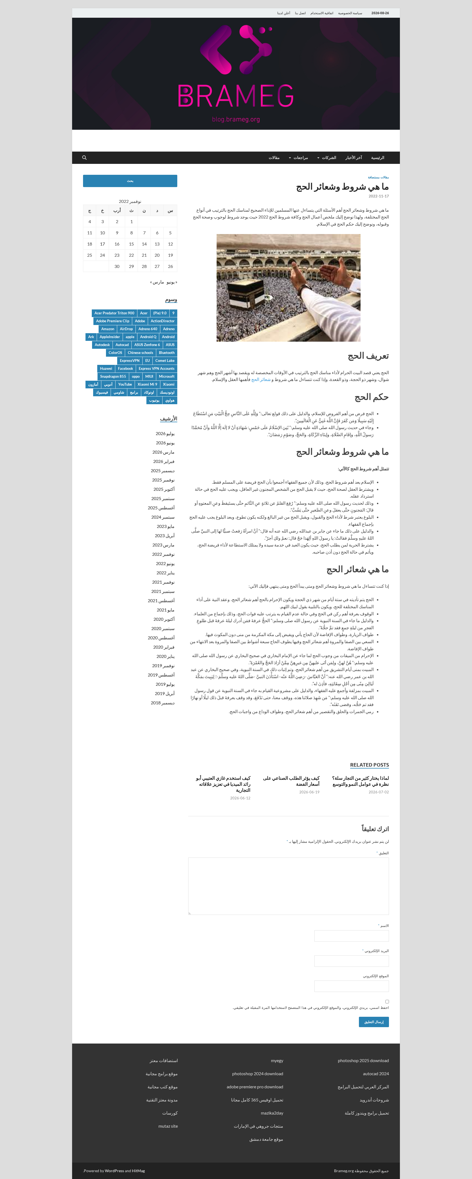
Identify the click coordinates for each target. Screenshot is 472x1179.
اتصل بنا (300, 13)
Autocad (122, 344)
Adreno (169, 329)
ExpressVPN (130, 360)
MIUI (149, 376)
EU (147, 360)
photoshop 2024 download (257, 1073)
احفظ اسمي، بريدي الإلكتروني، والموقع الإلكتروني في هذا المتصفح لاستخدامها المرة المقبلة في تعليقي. (311, 1007)
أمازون (93, 384)
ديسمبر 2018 (163, 702)
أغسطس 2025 (161, 507)
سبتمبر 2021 (163, 591)
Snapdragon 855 (113, 376)
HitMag (138, 1170)
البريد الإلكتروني (375, 950)
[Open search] (84, 158)
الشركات (329, 157)
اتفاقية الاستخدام (322, 13)
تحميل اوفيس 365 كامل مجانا (257, 1099)
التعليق (382, 853)
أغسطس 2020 (161, 637)
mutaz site (168, 1125)
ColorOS (115, 352)
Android (168, 337)
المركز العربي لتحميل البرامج (363, 1086)
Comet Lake (165, 360)
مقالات (274, 157)
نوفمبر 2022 (163, 554)
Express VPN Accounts (157, 368)
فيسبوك (102, 392)
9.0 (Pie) (160, 313)
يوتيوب (154, 400)
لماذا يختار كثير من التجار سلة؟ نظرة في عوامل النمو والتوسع (360, 781)
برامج (134, 392)
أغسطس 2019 (161, 674)
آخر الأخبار (354, 157)
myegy (277, 1060)
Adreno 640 (147, 329)
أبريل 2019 (165, 693)
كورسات (170, 1112)
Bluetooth (167, 352)
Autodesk (102, 344)
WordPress (114, 1170)
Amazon (107, 329)
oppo (136, 376)
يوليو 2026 (165, 433)
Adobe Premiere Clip (112, 321)
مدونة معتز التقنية (162, 1099)
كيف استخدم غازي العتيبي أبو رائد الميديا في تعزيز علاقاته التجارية (223, 784)
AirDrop (126, 329)
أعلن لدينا (283, 13)
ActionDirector (163, 321)
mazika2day (272, 1112)
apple (130, 337)
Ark (91, 337)
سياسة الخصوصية (350, 13)
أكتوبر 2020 (164, 619)
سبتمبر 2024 (163, 516)
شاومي (119, 392)
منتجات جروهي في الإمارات (258, 1125)
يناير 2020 (166, 656)
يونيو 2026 (165, 442)
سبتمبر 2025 (163, 498)
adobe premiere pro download (255, 1086)
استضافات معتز (164, 1060)
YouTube (125, 384)
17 (102, 243)
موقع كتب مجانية (163, 1086)
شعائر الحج (261, 379)
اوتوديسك (167, 392)
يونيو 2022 (165, 563)
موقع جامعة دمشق (266, 1139)
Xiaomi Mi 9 (147, 384)
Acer (144, 313)
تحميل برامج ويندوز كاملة (367, 1112)
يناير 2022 (166, 572)
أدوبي (108, 384)
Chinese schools (140, 352)
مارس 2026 (163, 451)
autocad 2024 (376, 1073)
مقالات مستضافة (378, 177)
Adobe (140, 321)
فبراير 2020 (164, 646)
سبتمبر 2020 (163, 628)
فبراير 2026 (164, 461)
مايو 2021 (166, 609)
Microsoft (167, 376)
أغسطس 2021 (161, 600)
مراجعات (301, 157)
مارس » (157, 281)
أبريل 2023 (165, 535)
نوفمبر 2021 (163, 581)
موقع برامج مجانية (162, 1073)
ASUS (170, 344)
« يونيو (172, 281)
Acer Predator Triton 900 (114, 313)
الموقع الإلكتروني (376, 976)
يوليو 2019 (165, 684)
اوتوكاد (149, 392)
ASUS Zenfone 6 (147, 344)
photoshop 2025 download (363, 1060)
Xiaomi (169, 384)
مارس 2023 (163, 544)
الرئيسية (377, 157)
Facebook (125, 368)
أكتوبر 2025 (164, 489)
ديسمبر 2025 (163, 470)
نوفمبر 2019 (163, 665)
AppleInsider (110, 337)
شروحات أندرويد (374, 1099)
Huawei (106, 368)
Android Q (148, 337)
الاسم (383, 925)
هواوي (170, 400)
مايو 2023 (166, 526)
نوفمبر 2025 (163, 479)
